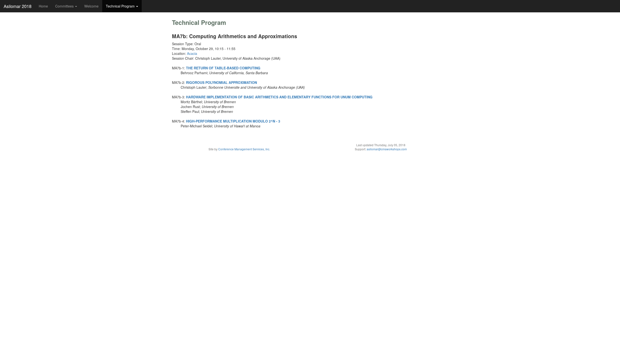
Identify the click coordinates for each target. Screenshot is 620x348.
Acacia (192, 53)
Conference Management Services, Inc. (244, 149)
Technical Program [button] (121, 6)
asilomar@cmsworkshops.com (387, 149)
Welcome (91, 6)
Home (43, 6)
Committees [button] (65, 6)
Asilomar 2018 (17, 6)
